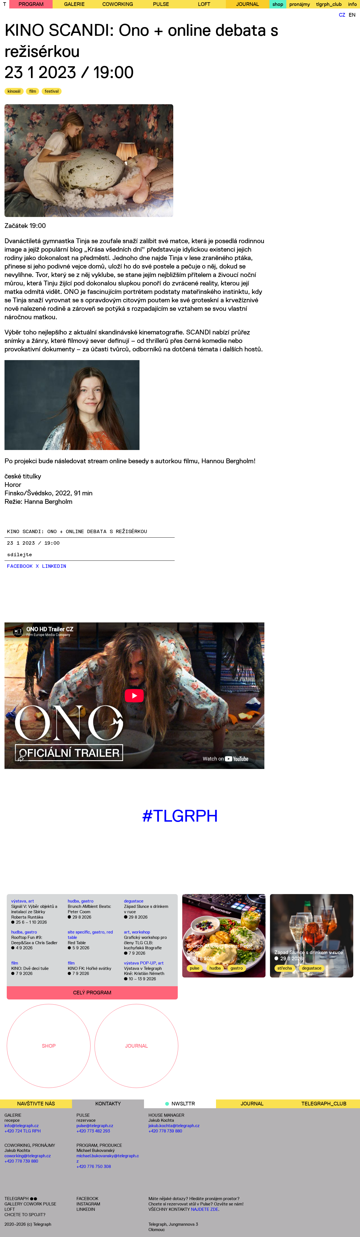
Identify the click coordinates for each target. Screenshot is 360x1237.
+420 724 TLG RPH (22, 1131)
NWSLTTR (183, 1104)
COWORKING (117, 4)
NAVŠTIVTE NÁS (36, 1104)
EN (352, 15)
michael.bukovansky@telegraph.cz (107, 1158)
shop (278, 4)
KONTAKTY (108, 1104)
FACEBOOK (87, 1198)
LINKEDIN (85, 1209)
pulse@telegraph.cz (94, 1125)
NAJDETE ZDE (204, 1209)
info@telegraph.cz (21, 1125)
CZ (342, 15)
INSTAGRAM (88, 1204)
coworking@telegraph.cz (27, 1155)
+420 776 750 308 (93, 1166)
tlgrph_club (329, 4)
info (352, 4)
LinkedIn (54, 566)
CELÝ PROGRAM (92, 993)
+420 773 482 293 (93, 1131)
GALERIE (74, 4)
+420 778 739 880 (21, 1161)
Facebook (20, 566)
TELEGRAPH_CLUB (324, 1104)
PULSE (161, 4)
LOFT (204, 4)
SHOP (49, 1046)
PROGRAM (31, 4)
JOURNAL (247, 4)
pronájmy (299, 4)
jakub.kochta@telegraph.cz (174, 1125)
